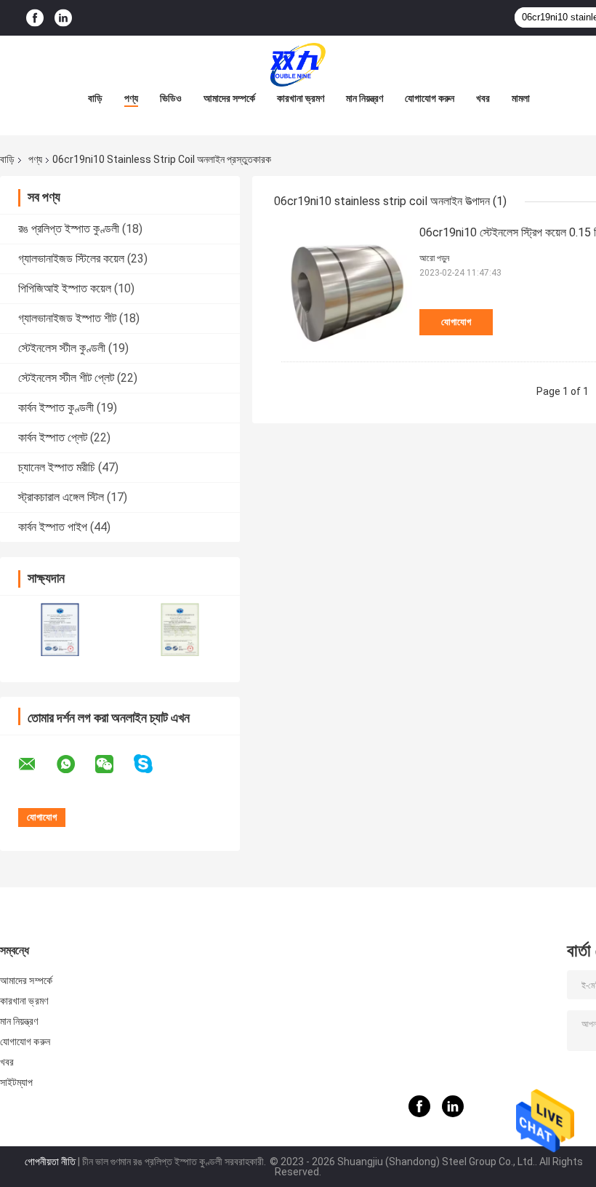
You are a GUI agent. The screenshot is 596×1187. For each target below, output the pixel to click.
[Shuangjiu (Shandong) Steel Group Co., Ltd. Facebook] (35, 18)
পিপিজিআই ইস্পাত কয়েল (64, 288)
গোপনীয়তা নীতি (50, 1161)
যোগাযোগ (456, 321)
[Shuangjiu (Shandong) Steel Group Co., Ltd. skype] (152, 764)
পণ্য (131, 98)
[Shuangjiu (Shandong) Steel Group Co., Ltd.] (298, 65)
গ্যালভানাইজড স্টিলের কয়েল (71, 258)
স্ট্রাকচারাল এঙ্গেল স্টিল (61, 497)
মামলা (521, 98)
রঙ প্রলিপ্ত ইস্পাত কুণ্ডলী (68, 229)
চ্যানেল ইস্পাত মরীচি (56, 467)
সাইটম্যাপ (16, 1082)
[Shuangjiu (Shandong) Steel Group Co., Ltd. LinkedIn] (63, 18)
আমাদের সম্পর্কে (229, 98)
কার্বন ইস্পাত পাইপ (52, 527)
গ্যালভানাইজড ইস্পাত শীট (67, 318)
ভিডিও (171, 98)
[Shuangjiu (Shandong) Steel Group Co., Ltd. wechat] (113, 764)
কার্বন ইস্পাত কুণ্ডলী (56, 408)
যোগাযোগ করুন (429, 98)
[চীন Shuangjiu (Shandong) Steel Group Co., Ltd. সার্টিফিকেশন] (60, 629)
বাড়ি (95, 98)
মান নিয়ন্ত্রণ (364, 98)
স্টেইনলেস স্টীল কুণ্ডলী (61, 348)
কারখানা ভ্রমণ (300, 98)
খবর (483, 98)
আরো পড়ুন (434, 258)
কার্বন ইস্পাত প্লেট (52, 437)
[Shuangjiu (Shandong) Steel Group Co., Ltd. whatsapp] (75, 764)
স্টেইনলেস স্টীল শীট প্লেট (66, 378)
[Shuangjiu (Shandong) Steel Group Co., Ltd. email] (36, 764)
